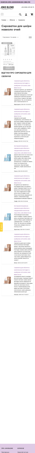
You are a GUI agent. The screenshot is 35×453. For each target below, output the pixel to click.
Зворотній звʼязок (23, 452)
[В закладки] (15, 43)
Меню (5, 14)
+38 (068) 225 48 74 (27, 7)
